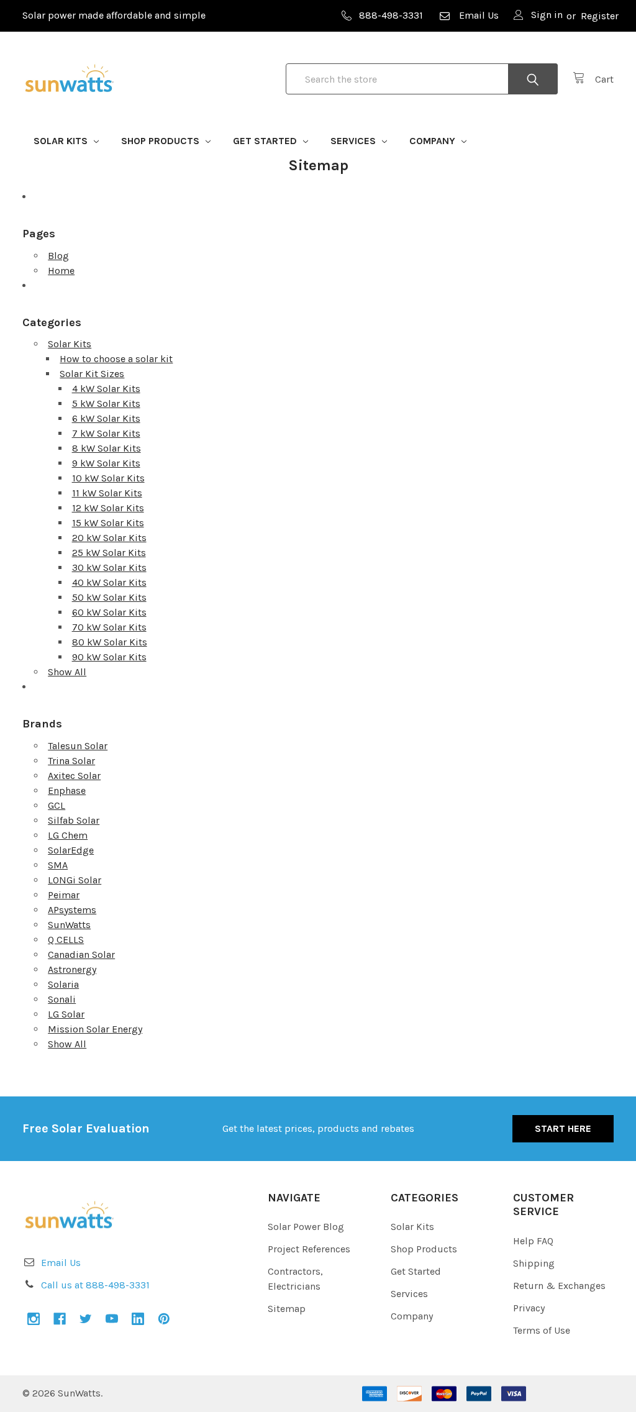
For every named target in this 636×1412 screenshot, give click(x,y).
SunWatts (69, 925)
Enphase (67, 790)
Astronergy (72, 969)
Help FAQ (533, 1241)
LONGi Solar (74, 880)
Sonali (62, 999)
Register (600, 16)
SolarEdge (71, 850)
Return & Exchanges (559, 1285)
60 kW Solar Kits (109, 612)
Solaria (63, 984)
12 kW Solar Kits (108, 508)
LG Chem (68, 835)
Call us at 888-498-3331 (95, 1285)
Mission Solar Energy (95, 1029)
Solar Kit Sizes (92, 374)
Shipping (534, 1263)
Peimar (64, 895)
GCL (56, 805)
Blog (58, 256)
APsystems (72, 910)
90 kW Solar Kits (109, 657)
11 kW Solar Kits (107, 493)
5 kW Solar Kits (106, 403)
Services (354, 141)
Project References (309, 1249)
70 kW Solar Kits (109, 627)
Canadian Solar (81, 954)
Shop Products (161, 141)
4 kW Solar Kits (106, 388)
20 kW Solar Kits (109, 538)
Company (433, 141)
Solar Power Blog (306, 1226)
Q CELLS (66, 939)
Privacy (529, 1308)
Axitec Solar (74, 775)
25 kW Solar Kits (109, 552)
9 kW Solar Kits (106, 463)
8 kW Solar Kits (106, 448)
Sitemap (287, 1308)
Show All (67, 672)
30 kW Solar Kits (109, 567)
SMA (58, 865)
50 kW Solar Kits (109, 597)
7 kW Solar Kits (106, 433)
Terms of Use (541, 1330)
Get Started (266, 141)
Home (61, 270)
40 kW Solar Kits (109, 582)
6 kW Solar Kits (106, 418)
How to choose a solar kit (116, 359)
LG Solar (66, 1014)
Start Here (563, 1128)
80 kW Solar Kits (109, 642)
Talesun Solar (77, 746)
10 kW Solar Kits (108, 478)
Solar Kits (62, 141)
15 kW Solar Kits (108, 523)
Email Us (479, 15)
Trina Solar (71, 761)
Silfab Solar (73, 820)
